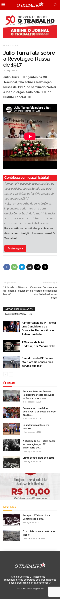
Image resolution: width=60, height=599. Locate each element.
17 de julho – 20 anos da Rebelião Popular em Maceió (16, 291)
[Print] (29, 267)
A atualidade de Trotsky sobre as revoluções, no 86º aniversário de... (39, 444)
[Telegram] (22, 267)
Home (6, 45)
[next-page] (11, 374)
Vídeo (15, 45)
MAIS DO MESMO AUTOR (18, 314)
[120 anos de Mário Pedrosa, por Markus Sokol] (11, 346)
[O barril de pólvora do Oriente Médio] (11, 535)
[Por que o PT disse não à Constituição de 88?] (11, 519)
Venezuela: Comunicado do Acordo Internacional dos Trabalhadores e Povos (43, 292)
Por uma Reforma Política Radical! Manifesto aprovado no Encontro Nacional (38, 394)
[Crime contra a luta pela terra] (11, 462)
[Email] (37, 267)
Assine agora (15, 248)
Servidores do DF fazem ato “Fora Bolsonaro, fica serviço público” (37, 362)
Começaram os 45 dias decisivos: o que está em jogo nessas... (39, 411)
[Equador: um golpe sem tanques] (11, 429)
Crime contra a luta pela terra (38, 457)
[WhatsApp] (14, 267)
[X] (45, 267)
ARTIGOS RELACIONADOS (19, 309)
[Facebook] (6, 267)
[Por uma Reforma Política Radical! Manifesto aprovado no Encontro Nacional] (11, 395)
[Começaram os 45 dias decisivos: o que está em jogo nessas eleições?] (11, 412)
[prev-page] (5, 374)
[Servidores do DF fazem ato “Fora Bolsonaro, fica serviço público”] (11, 362)
